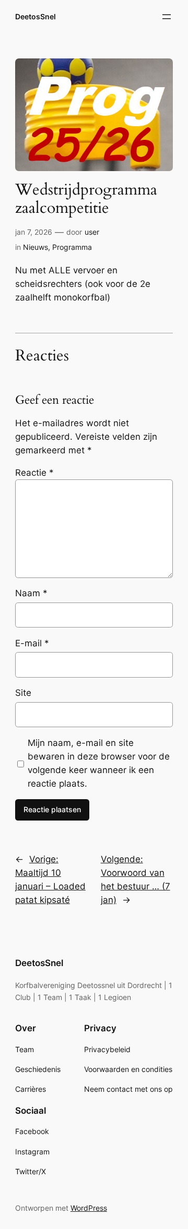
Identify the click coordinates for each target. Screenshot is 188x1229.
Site (23, 693)
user (92, 231)
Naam (31, 593)
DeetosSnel (35, 16)
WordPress (88, 1207)
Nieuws (35, 247)
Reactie (34, 472)
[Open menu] (166, 16)
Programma (72, 247)
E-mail (32, 643)
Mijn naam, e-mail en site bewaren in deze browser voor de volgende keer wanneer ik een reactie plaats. (99, 763)
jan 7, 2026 (33, 231)
